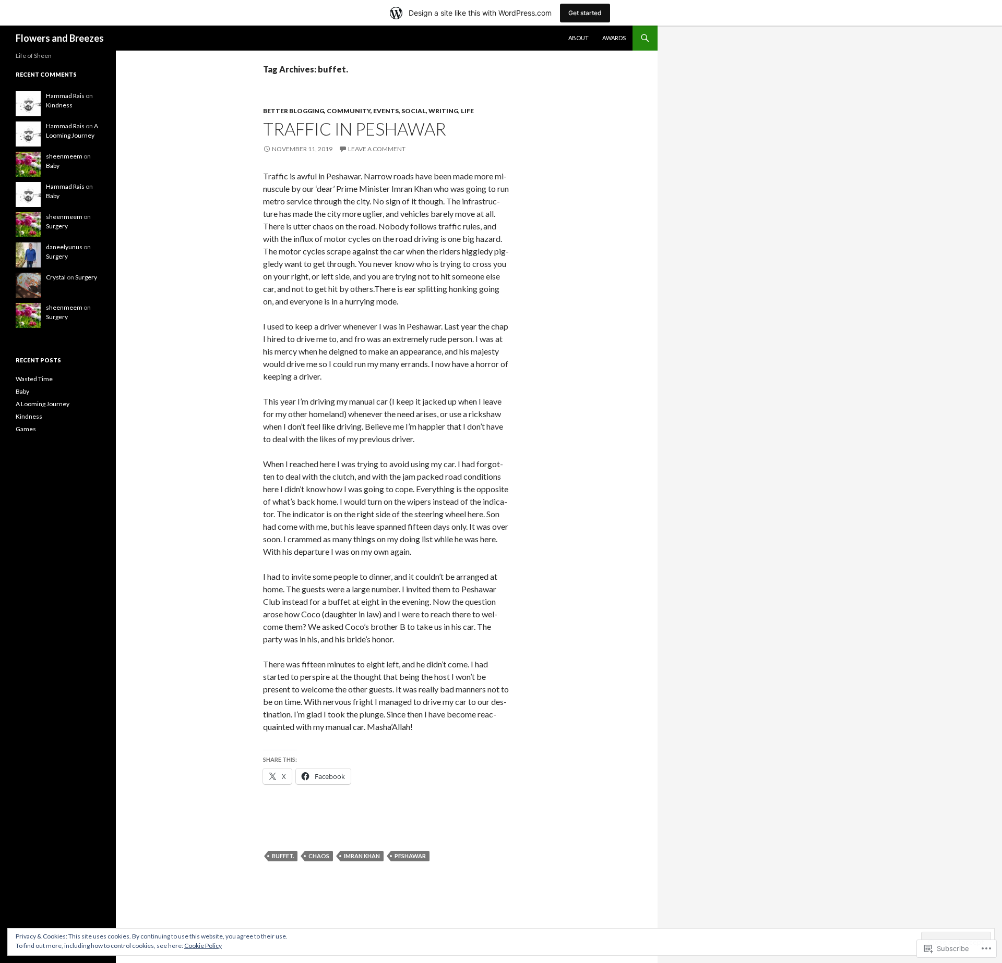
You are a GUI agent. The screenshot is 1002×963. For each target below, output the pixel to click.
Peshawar (410, 855)
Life (467, 111)
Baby (52, 165)
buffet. (283, 855)
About (578, 37)
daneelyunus (64, 247)
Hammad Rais (65, 96)
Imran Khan (362, 855)
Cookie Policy (203, 945)
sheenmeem (64, 156)
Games (26, 429)
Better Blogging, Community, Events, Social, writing (360, 111)
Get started (585, 13)
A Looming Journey (42, 404)
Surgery (57, 226)
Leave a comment (376, 149)
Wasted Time (34, 379)
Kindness (59, 105)
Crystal (56, 277)
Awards (614, 37)
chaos (318, 855)
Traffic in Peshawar (354, 128)
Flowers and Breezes (60, 38)
